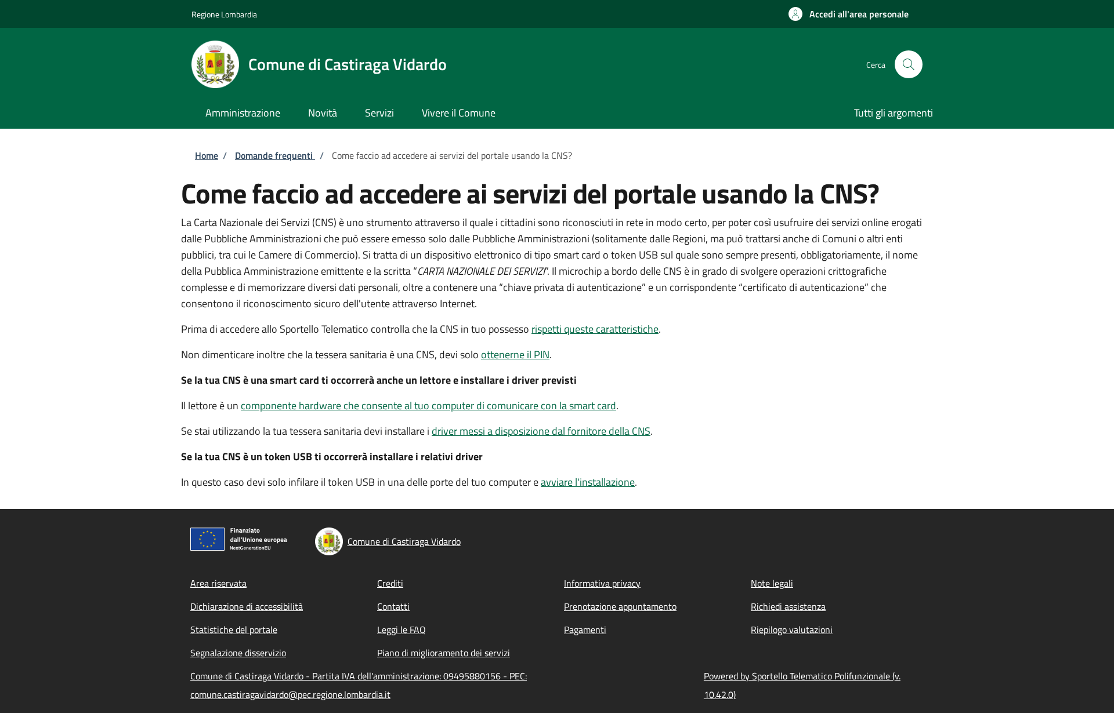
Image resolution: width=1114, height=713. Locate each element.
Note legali (772, 583)
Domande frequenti (275, 155)
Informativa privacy (602, 583)
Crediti (390, 583)
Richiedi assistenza (788, 606)
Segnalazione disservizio (238, 653)
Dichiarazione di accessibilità (246, 606)
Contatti (393, 606)
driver (541, 431)
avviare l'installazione (588, 482)
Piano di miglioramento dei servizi (443, 653)
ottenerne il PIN (515, 354)
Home (206, 155)
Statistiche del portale (233, 629)
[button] (849, 14)
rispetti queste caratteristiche (595, 329)
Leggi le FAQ (401, 629)
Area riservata (218, 583)
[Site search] (909, 64)
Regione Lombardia (224, 14)
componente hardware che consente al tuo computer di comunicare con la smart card (428, 405)
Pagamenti (585, 629)
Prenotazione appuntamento (620, 606)
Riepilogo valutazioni (792, 629)
